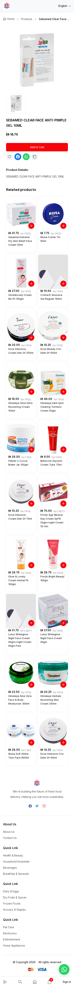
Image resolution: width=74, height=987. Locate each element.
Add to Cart (37, 147)
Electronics (10, 933)
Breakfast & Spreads (16, 873)
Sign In (67, 981)
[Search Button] (20, 982)
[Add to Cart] (31, 226)
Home (10, 18)
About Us (8, 831)
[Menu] (5, 982)
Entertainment (11, 939)
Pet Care (8, 927)
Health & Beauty (13, 855)
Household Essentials (16, 861)
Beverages (10, 867)
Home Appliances (14, 945)
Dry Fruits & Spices (15, 897)
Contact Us (10, 837)
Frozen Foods (11, 903)
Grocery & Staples (14, 909)
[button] (64, 969)
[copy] (34, 156)
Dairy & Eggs (11, 891)
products (26, 19)
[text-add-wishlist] (9, 156)
